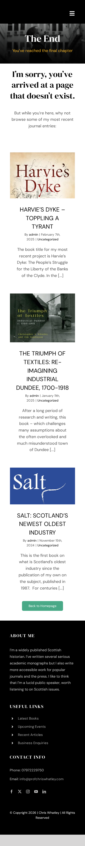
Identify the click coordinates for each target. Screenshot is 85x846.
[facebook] (11, 791)
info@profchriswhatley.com (41, 779)
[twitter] (20, 791)
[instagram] (28, 791)
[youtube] (36, 791)
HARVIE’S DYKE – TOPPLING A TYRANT (42, 218)
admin (33, 234)
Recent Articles (30, 735)
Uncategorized (47, 239)
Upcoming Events (32, 726)
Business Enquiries (33, 743)
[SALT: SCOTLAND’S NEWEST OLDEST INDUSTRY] (42, 486)
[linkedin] (44, 791)
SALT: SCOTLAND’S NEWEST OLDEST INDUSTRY (42, 524)
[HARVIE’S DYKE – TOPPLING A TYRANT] (42, 175)
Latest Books (28, 718)
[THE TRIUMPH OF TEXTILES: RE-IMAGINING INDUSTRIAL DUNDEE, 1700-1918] (42, 318)
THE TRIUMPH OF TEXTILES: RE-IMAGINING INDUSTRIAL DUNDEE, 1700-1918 (42, 371)
